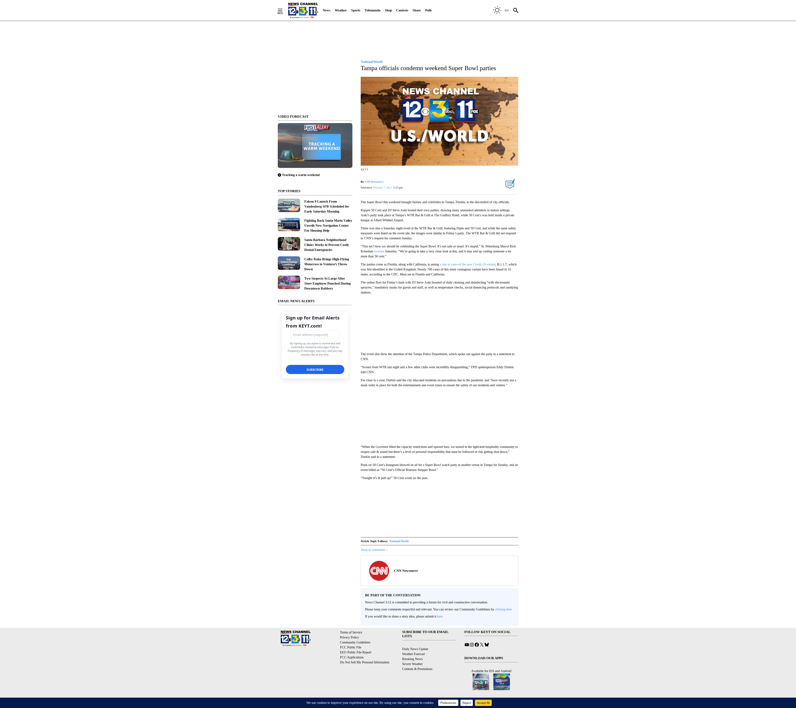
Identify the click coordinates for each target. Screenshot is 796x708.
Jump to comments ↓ (374, 549)
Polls (428, 10)
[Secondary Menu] (283, 10)
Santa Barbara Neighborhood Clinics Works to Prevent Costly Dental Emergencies (326, 245)
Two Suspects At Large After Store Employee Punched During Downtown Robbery (327, 283)
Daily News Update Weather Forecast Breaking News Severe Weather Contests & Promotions (417, 659)
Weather (341, 10)
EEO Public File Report (355, 652)
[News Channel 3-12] (302, 10)
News (326, 10)
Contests (402, 10)
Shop (388, 10)
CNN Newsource (374, 181)
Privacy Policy (349, 637)
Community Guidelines (355, 642)
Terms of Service (351, 632)
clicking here (503, 609)
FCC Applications (352, 657)
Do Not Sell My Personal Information (364, 662)
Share (417, 10)
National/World (399, 541)
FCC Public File (350, 647)
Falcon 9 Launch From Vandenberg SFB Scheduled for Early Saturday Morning (326, 206)
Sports (355, 10)
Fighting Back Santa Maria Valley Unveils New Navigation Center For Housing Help (328, 225)
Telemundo (372, 10)
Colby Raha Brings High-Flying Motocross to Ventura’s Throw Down (326, 264)
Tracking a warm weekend (301, 175)
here (440, 616)
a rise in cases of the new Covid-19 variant (467, 264)
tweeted (379, 251)
